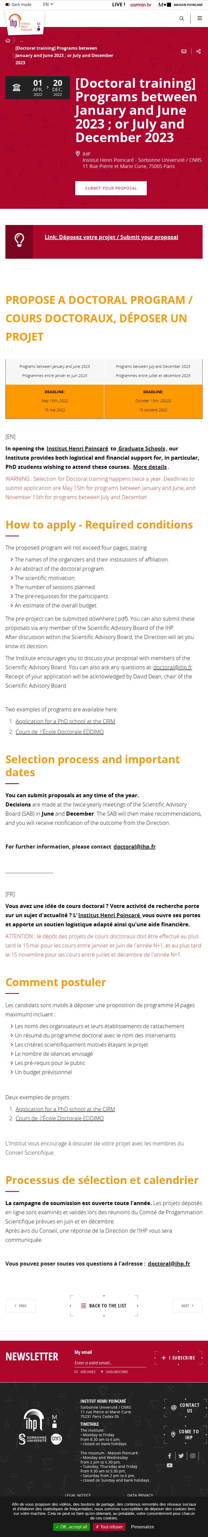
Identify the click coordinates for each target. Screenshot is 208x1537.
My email (83, 1352)
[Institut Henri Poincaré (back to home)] (25, 23)
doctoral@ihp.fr (172, 667)
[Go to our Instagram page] (193, 1456)
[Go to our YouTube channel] (169, 1465)
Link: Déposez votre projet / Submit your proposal (111, 237)
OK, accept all (73, 1527)
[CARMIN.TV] (141, 5)
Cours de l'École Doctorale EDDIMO (60, 731)
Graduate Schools (141, 448)
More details (150, 466)
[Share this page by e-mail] (184, 51)
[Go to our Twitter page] (181, 1456)
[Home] (7, 40)
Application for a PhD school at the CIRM (65, 721)
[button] (181, 18)
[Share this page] (198, 51)
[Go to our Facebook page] (169, 1456)
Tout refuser (111, 1527)
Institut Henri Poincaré (77, 448)
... (21, 40)
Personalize (142, 1527)
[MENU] (199, 18)
